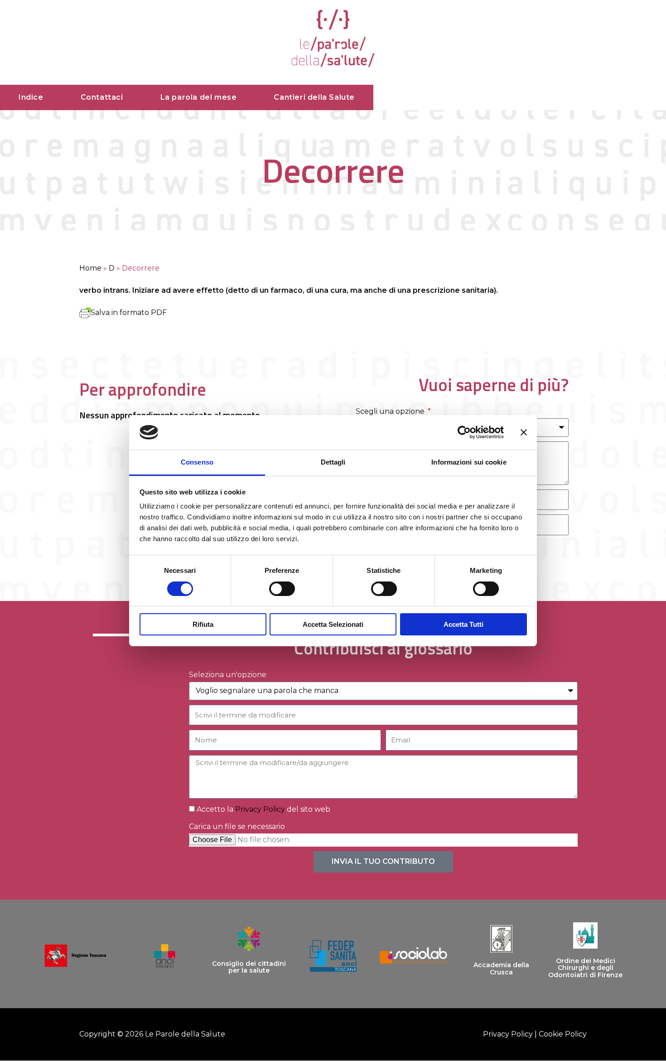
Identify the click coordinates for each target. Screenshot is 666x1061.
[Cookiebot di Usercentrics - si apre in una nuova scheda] (464, 432)
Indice (31, 97)
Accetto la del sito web (263, 809)
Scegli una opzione (391, 411)
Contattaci (102, 97)
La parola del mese (198, 97)
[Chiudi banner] (524, 432)
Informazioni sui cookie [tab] (468, 462)
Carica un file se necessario (237, 826)
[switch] (282, 588)
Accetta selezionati (333, 624)
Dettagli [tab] (333, 462)
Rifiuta (203, 624)
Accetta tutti (463, 624)
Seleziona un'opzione (227, 674)
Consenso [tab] (197, 462)
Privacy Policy (260, 809)
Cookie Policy (563, 1034)
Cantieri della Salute (314, 97)
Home (90, 268)
